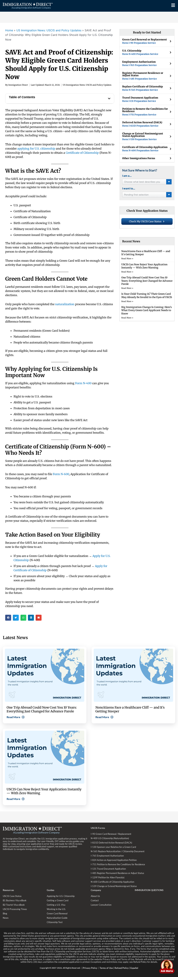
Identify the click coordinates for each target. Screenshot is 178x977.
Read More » (127, 258)
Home (9, 30)
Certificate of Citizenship (82, 152)
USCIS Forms (98, 827)
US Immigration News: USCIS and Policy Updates (48, 30)
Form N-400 (83, 383)
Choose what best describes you (142, 181)
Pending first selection (136, 194)
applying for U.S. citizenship (36, 148)
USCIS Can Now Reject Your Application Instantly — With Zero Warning (144, 266)
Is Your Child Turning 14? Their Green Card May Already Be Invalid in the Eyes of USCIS (146, 295)
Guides (50, 890)
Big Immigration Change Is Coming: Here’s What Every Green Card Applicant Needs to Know (146, 310)
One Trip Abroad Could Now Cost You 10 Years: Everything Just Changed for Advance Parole (146, 280)
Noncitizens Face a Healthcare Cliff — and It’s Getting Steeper (130, 709)
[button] (109, 98)
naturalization (64, 304)
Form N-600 (61, 474)
